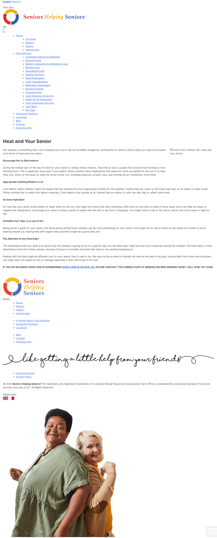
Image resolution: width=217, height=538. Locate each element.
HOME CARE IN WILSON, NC (78, 267)
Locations (21, 117)
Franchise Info (24, 127)
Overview (30, 39)
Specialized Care (34, 71)
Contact (20, 124)
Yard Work (31, 106)
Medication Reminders (37, 85)
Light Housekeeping (36, 81)
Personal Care (33, 60)
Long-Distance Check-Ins (39, 95)
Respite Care (32, 67)
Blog (18, 120)
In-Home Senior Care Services (33, 320)
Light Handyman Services (39, 103)
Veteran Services (34, 74)
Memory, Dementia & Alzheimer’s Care (46, 63)
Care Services (23, 53)
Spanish (16, 1)
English (7, 1)
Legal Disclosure (25, 373)
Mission (29, 42)
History (29, 46)
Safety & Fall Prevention (38, 99)
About (19, 35)
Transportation (33, 92)
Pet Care (30, 110)
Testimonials (32, 49)
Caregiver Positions (27, 113)
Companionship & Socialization (42, 56)
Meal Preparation (34, 78)
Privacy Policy (24, 376)
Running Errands (34, 88)
